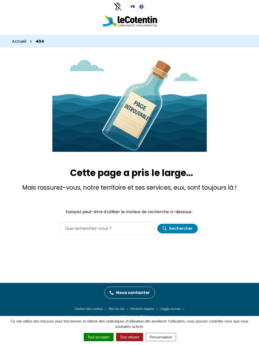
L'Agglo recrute (170, 309)
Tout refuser (129, 337)
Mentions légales (142, 309)
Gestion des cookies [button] (89, 309)
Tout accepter (99, 337)
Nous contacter (133, 292)
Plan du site (117, 309)
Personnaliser (160, 337)
